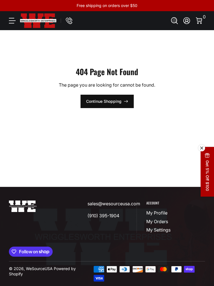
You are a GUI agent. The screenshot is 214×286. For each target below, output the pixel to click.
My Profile (156, 213)
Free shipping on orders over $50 (107, 5)
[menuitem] (158, 213)
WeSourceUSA (39, 268)
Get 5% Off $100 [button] (207, 175)
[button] (174, 21)
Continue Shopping (103, 101)
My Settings (158, 230)
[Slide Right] (191, 5)
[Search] (174, 21)
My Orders (157, 221)
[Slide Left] (22, 5)
